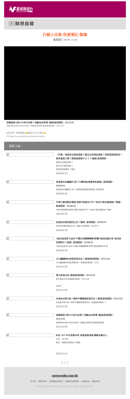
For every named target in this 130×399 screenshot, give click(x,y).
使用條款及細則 (56, 381)
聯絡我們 (96, 381)
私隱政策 (85, 381)
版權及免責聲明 (72, 381)
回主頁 (33, 381)
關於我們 (42, 381)
